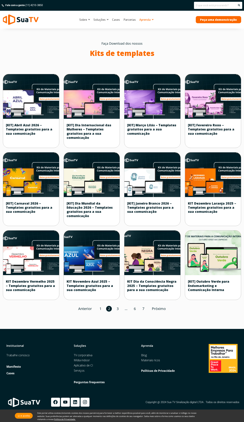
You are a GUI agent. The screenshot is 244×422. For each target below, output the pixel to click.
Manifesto (13, 367)
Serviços (79, 370)
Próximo (159, 308)
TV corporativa (83, 355)
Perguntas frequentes (89, 382)
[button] (218, 19)
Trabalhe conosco (18, 355)
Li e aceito (24, 415)
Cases (10, 373)
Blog (144, 355)
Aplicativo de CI (83, 365)
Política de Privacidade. (65, 419)
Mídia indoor (82, 360)
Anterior (85, 308)
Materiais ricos (150, 360)
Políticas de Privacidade (158, 371)
